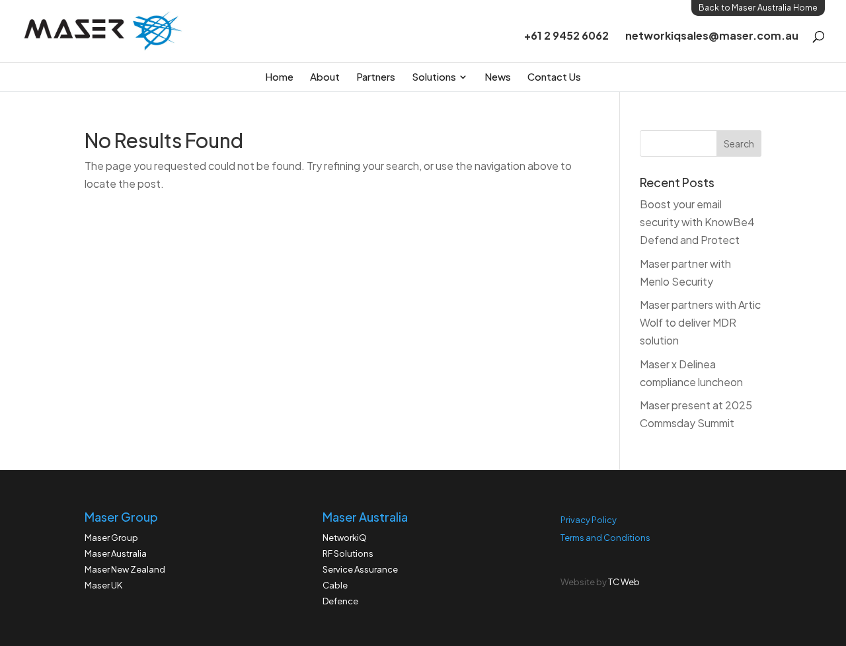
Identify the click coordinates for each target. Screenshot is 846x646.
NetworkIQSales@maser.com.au (711, 36)
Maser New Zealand (125, 569)
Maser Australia (116, 553)
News (497, 76)
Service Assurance (360, 569)
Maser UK (103, 585)
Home (279, 76)
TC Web (624, 582)
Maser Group (111, 537)
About (325, 76)
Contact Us (554, 76)
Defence (340, 601)
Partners (375, 76)
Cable (335, 585)
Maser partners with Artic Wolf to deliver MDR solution (700, 322)
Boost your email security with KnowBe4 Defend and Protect (697, 222)
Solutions (434, 76)
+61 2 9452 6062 (566, 36)
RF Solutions (348, 553)
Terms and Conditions (605, 537)
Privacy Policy (588, 519)
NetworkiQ (345, 537)
